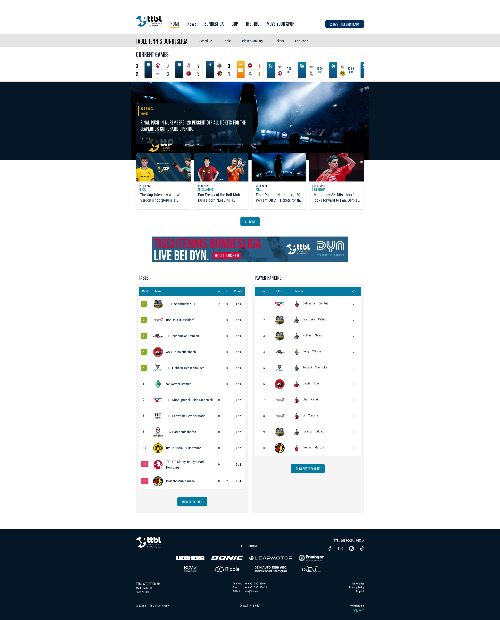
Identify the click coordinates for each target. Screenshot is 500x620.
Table (227, 41)
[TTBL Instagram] (351, 549)
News (191, 23)
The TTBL (252, 23)
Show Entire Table (192, 502)
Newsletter (358, 583)
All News (250, 222)
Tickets (279, 41)
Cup (235, 23)
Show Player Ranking (308, 469)
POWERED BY (357, 605)
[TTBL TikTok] (362, 549)
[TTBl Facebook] (329, 549)
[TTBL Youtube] (340, 549)
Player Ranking (252, 41)
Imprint (360, 591)
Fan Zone (301, 41)
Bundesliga (214, 23)
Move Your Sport (281, 23)
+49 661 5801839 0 (255, 583)
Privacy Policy (356, 587)
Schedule (205, 41)
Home (174, 23)
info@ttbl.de (251, 591)
